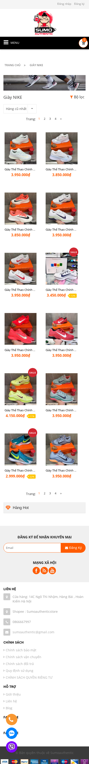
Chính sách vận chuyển (23, 657)
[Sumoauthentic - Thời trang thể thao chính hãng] (44, 22)
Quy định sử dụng (19, 670)
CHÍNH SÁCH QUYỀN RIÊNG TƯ (29, 677)
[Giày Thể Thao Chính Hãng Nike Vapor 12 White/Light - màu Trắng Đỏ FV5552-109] (21, 274)
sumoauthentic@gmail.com (33, 632)
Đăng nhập (64, 4)
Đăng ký (79, 4)
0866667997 (22, 622)
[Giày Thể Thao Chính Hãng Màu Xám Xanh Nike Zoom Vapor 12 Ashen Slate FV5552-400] (62, 455)
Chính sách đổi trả (20, 664)
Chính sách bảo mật (21, 650)
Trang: (31, 119)
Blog (9, 708)
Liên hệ (11, 701)
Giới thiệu (13, 694)
